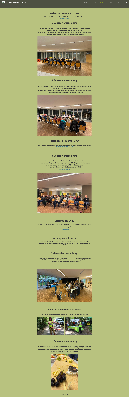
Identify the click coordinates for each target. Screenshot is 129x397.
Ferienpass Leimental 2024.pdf (64, 146)
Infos (101, 2)
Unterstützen (119, 2)
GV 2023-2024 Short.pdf (64, 169)
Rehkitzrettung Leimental (12, 2)
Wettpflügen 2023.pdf (64, 229)
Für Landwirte (110, 2)
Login (24, 2)
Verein (94, 2)
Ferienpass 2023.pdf (64, 246)
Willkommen (87, 2)
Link (126, 2)
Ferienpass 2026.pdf (64, 18)
